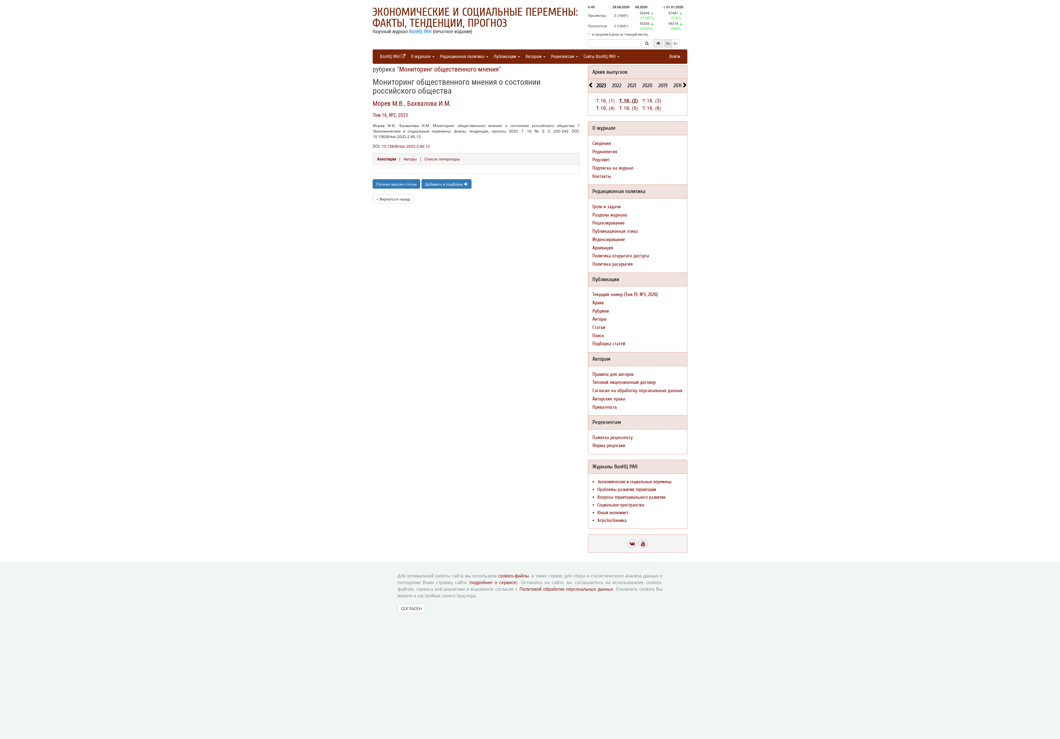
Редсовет (601, 160)
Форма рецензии (608, 445)
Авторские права (608, 399)
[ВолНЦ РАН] (632, 543)
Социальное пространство (620, 505)
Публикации (505, 56)
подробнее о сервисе (493, 582)
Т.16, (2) (628, 100)
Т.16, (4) (605, 107)
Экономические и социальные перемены (634, 481)
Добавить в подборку (444, 184)
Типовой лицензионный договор (624, 382)
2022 (616, 85)
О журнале (421, 56)
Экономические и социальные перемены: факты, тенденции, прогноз (475, 18)
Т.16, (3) (651, 100)
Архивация (602, 248)
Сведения (601, 143)
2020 (647, 85)
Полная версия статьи (396, 184)
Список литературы (442, 159)
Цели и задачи (606, 207)
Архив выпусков (609, 72)
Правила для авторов (613, 374)
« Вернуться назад (393, 199)
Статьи (598, 327)
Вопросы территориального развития (631, 497)
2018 (678, 85)
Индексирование (608, 239)
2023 (601, 85)
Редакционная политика (463, 56)
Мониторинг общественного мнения (449, 69)
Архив (598, 303)
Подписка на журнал (612, 168)
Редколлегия (604, 152)
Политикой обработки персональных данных (566, 589)
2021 (631, 85)
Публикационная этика (615, 231)
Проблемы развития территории (626, 489)
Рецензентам (563, 56)
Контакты (601, 176)
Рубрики (600, 311)
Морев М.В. (388, 103)
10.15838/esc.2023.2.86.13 (406, 146)
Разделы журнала (609, 215)
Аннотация (386, 159)
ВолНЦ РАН (420, 31)
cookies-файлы (513, 576)
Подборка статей (608, 344)
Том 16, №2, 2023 (390, 115)
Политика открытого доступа (620, 256)
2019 (662, 85)
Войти (674, 56)
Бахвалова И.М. (429, 103)
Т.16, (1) (605, 100)
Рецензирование (608, 223)
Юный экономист (612, 512)
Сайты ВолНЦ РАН (600, 56)
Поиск (598, 336)
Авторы (410, 159)
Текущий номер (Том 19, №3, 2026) (625, 294)
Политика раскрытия (612, 264)
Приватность (604, 407)
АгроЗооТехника (612, 520)
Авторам (534, 56)
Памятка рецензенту (612, 437)
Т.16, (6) (651, 107)
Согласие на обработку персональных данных (637, 391)
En (676, 43)
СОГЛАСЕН (411, 608)
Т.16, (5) (628, 107)
